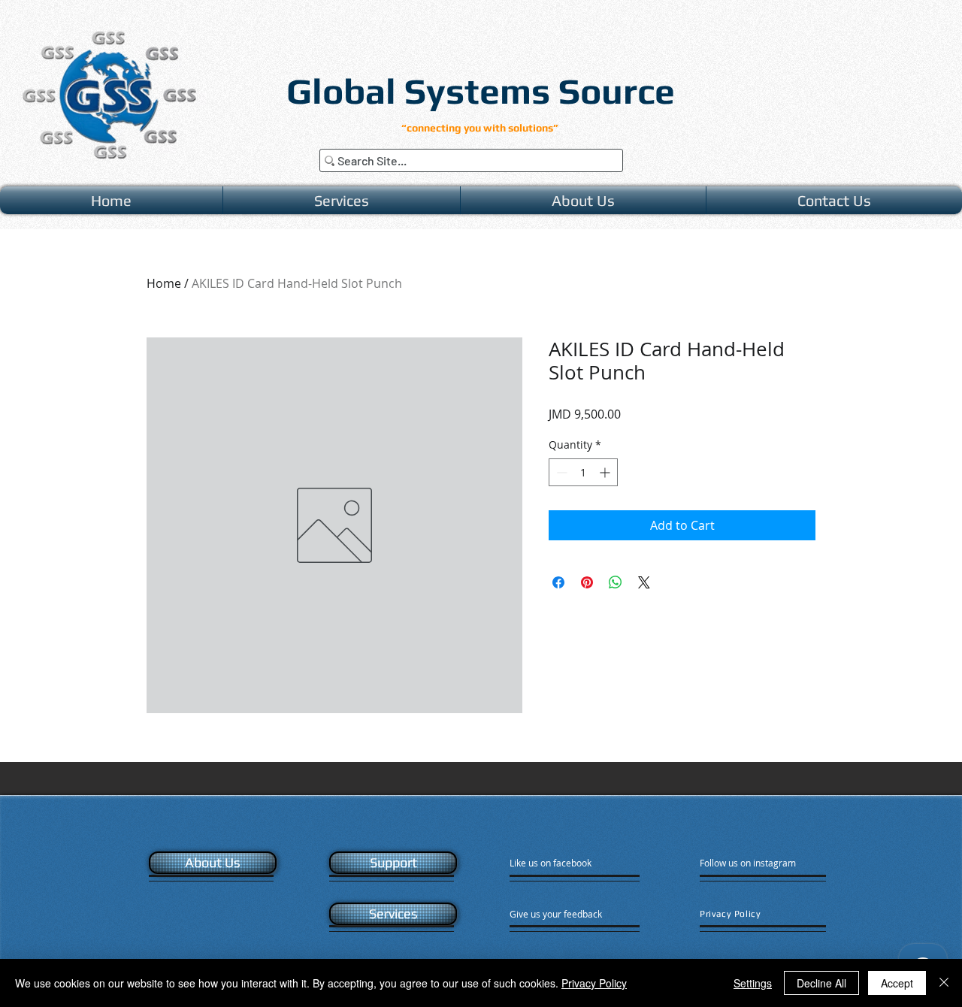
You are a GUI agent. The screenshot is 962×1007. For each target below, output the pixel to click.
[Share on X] (644, 582)
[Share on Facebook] (558, 582)
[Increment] (606, 472)
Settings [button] (753, 982)
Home (164, 283)
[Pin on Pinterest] (587, 582)
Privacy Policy (594, 982)
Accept (897, 982)
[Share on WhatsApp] (616, 582)
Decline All (821, 982)
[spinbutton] (583, 472)
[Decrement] (560, 472)
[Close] (944, 983)
